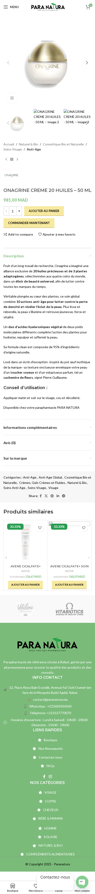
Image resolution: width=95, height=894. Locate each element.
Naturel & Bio (28, 144)
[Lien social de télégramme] (64, 496)
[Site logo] (48, 7)
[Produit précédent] (6, 159)
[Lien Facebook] (40, 496)
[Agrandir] (12, 98)
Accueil (8, 144)
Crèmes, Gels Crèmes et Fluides (42, 483)
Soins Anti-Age (14, 488)
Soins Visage (12, 149)
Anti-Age (34, 149)
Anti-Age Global (50, 477)
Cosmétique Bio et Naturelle (63, 144)
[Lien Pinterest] (52, 496)
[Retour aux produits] (12, 159)
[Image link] (47, 644)
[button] (8, 62)
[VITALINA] (25, 609)
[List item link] (47, 699)
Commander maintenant (29, 223)
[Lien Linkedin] (58, 496)
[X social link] (46, 496)
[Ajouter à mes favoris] (40, 528)
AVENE (25, 571)
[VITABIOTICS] (70, 609)
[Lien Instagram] (50, 776)
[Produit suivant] (17, 159)
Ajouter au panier (44, 211)
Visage (53, 488)
